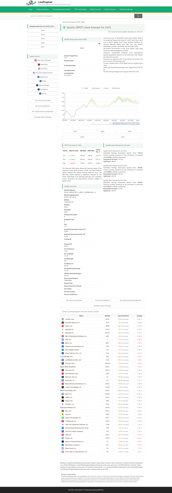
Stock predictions (42, 9)
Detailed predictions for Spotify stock (42, 26)
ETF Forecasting (80, 9)
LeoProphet (45, 2)
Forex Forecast (95, 9)
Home (30, 9)
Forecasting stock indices (62, 9)
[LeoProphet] (31, 3)
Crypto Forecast (110, 9)
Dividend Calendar (126, 9)
